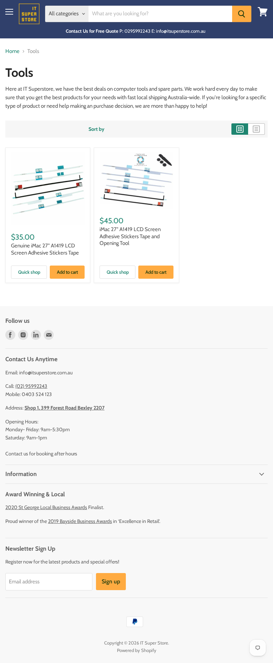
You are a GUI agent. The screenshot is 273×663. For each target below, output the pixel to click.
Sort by (97, 129)
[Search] (241, 14)
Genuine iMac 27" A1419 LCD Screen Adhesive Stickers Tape (45, 249)
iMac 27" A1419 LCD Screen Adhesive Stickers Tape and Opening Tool (130, 236)
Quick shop (29, 272)
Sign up (111, 581)
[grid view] (239, 129)
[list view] (256, 129)
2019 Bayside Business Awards (80, 521)
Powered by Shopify (136, 650)
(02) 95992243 (31, 386)
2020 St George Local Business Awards (46, 507)
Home (12, 51)
